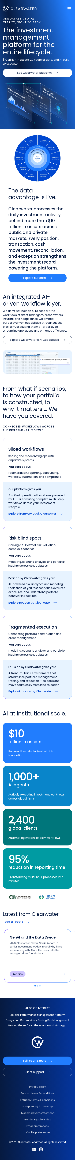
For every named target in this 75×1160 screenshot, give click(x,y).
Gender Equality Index (37, 1119)
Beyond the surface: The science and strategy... (37, 1025)
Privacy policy (37, 1087)
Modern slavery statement (37, 1113)
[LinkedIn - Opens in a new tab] (34, 1149)
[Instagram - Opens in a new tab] (41, 1149)
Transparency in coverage (37, 1106)
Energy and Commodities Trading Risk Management (37, 1020)
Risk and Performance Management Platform (37, 1015)
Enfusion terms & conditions (37, 1100)
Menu (69, 8)
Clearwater (20, 8)
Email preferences (38, 1126)
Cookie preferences (38, 1132)
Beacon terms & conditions (37, 1093)
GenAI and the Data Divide (33, 937)
